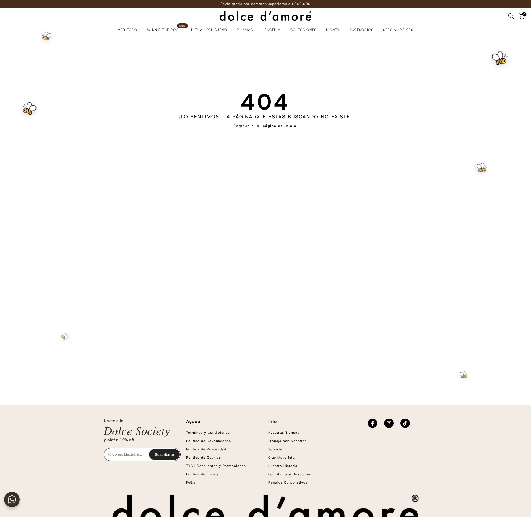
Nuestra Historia (283, 466)
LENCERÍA (272, 30)
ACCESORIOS (361, 30)
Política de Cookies (203, 457)
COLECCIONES (303, 30)
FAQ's (191, 482)
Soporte (275, 449)
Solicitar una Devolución (290, 474)
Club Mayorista (281, 457)
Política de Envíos (202, 474)
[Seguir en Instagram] (389, 423)
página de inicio (279, 126)
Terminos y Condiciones (208, 432)
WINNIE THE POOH (166, 29)
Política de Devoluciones (208, 441)
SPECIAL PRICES (398, 30)
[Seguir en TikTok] (405, 423)
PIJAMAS (245, 30)
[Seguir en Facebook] (372, 423)
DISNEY (333, 30)
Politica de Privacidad (206, 449)
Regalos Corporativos (288, 482)
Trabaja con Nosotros (287, 441)
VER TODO (127, 30)
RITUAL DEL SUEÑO (209, 30)
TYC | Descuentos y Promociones (216, 466)
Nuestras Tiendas (284, 432)
